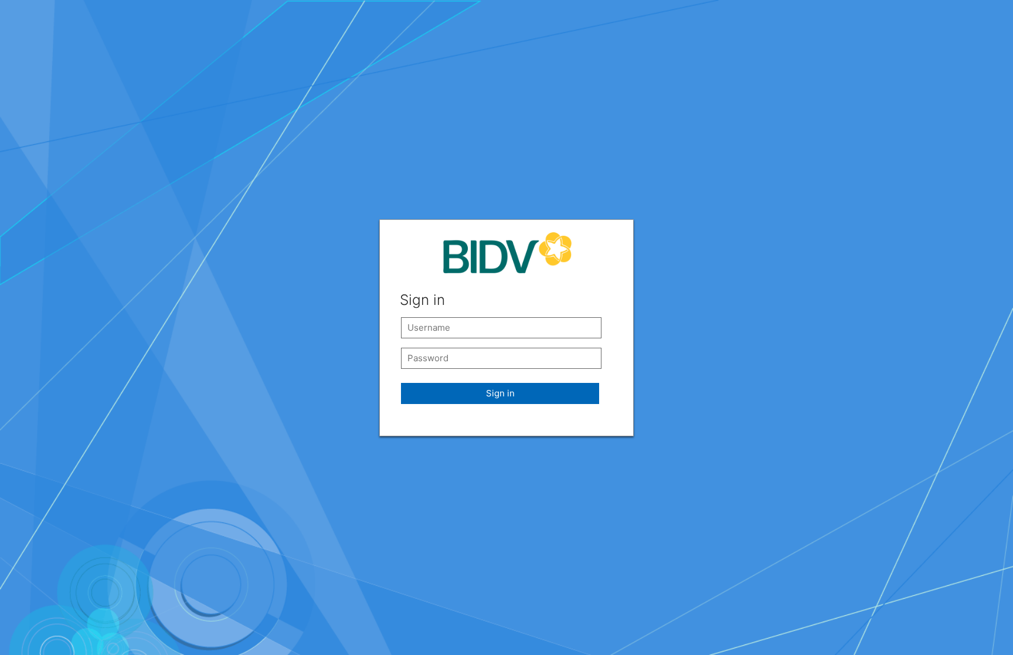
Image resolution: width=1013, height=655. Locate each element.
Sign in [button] (500, 393)
